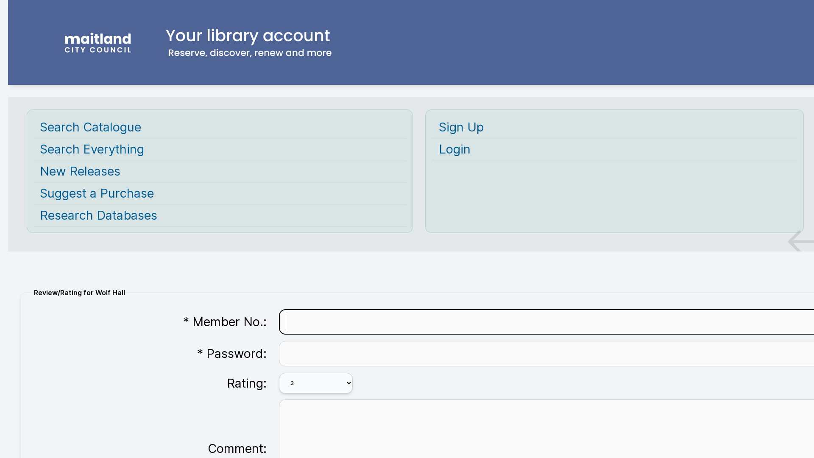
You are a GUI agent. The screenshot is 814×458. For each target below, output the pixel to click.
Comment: (237, 448)
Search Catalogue (90, 127)
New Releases (80, 171)
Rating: (247, 383)
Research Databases (98, 215)
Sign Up (461, 127)
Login (455, 149)
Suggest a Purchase (97, 193)
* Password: (232, 353)
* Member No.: (225, 321)
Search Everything (92, 149)
